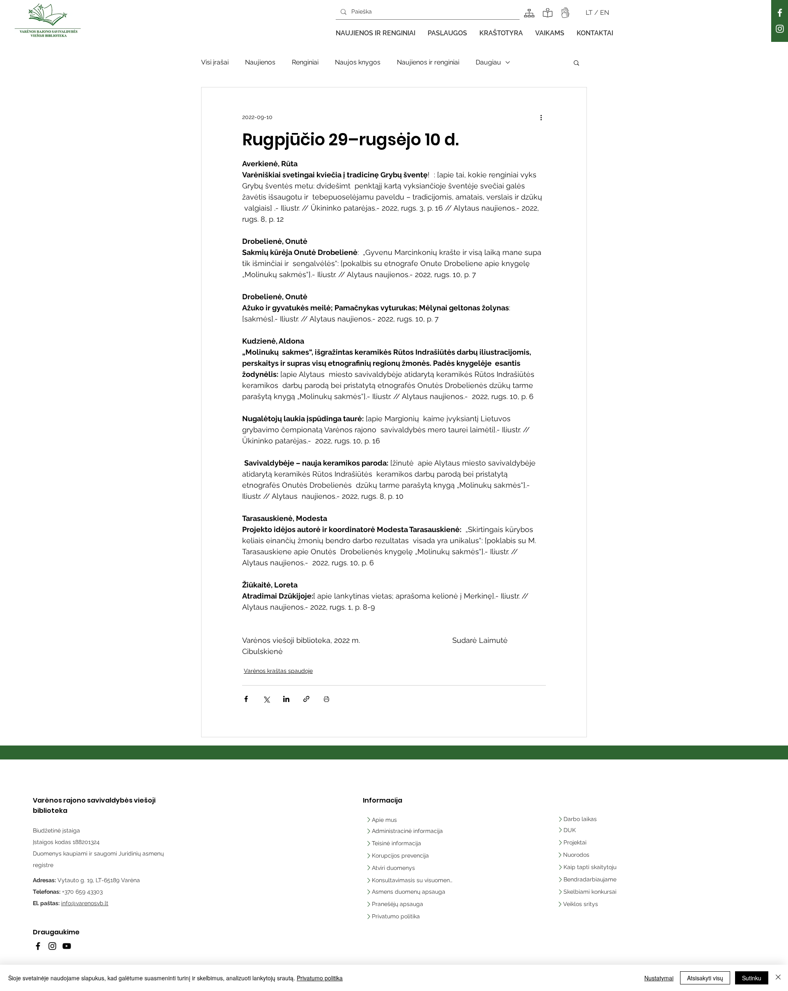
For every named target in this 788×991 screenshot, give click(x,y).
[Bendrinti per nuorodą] (306, 699)
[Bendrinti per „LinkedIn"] (286, 699)
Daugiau (488, 62)
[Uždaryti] (778, 977)
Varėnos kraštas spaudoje (278, 671)
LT (590, 12)
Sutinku (751, 978)
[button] (375, 33)
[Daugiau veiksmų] (541, 117)
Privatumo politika (320, 978)
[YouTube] (67, 946)
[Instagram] (779, 28)
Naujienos (260, 62)
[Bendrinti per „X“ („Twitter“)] (266, 699)
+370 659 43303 (82, 891)
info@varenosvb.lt (84, 903)
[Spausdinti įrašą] (326, 699)
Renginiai (305, 62)
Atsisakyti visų (705, 978)
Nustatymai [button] (658, 978)
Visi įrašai (215, 62)
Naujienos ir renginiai (428, 62)
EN (604, 12)
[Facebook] (779, 12)
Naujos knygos (357, 62)
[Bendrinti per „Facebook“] (246, 699)
